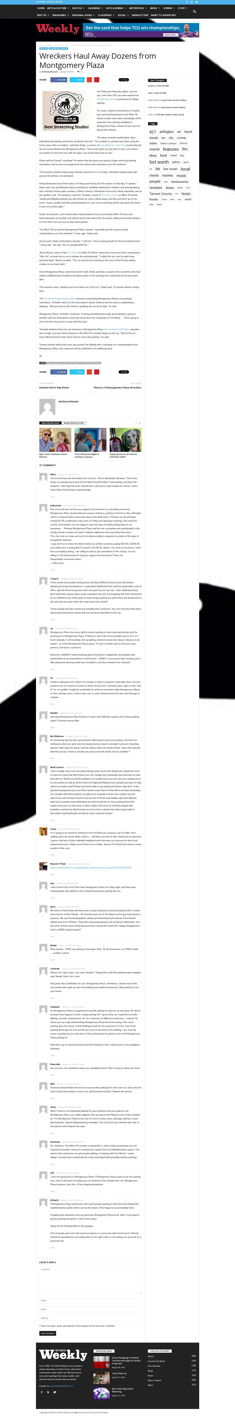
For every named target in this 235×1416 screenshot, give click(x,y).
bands (153, 138)
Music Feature (154, 1380)
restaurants (179, 181)
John (150, 93)
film (185, 149)
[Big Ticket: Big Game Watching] (102, 1393)
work (179, 199)
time (172, 199)
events (154, 149)
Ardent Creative (101, 1412)
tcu (176, 193)
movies (167, 175)
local (185, 169)
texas (186, 194)
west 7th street (83, 363)
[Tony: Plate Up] (102, 1378)
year (151, 204)
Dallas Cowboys (168, 143)
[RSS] (192, 2)
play (166, 182)
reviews (155, 188)
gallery (176, 162)
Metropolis (136, 8)
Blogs (150, 1371)
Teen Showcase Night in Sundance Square (86, 455)
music (181, 175)
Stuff (181, 8)
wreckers (96, 363)
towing (70, 363)
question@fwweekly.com (62, 1386)
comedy (181, 137)
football (173, 155)
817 (152, 131)
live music (170, 169)
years (159, 204)
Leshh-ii (151, 86)
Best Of (41, 15)
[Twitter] (197, 2)
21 (81, 71)
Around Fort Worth (58, 48)
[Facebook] (187, 2)
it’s (150, 169)
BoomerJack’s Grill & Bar (116, 329)
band (188, 131)
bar (163, 137)
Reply (52, 497)
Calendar (94, 8)
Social (122, 15)
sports (180, 188)
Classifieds (105, 15)
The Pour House (109, 195)
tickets (164, 199)
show (170, 188)
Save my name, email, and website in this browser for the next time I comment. (78, 1326)
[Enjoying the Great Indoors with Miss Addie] (126, 440)
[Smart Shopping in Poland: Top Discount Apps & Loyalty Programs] (102, 1362)
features (171, 149)
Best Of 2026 (163, 86)
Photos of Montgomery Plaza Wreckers (117, 387)
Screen (167, 8)
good (186, 162)
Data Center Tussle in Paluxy (174, 100)
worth (188, 199)
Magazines (59, 15)
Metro (150, 1385)
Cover (41, 8)
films (153, 156)
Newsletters (140, 15)
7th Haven (73, 252)
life (158, 169)
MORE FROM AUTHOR (74, 423)
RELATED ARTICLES (50, 423)
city (171, 138)
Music (153, 8)
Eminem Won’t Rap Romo (54, 387)
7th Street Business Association (60, 298)
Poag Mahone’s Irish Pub (112, 145)
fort (182, 155)
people (155, 181)
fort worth (159, 162)
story (188, 188)
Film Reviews (154, 1366)
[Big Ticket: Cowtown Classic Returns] (55, 440)
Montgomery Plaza (106, 99)
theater (153, 199)
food (163, 155)
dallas (153, 143)
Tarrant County (160, 193)
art (179, 132)
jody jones (55, 505)
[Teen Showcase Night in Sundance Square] (90, 440)
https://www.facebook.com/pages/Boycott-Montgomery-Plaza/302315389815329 (91, 867)
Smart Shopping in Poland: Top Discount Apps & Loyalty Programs (126, 1360)
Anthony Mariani (50, 71)
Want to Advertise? (163, 15)
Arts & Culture (56, 8)
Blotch (77, 8)
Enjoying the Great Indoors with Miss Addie (123, 455)
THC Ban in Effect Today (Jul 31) (170, 115)
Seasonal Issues (82, 15)
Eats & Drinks (114, 8)
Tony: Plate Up (119, 1373)
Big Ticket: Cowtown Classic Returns (53, 455)
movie (154, 175)
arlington (167, 132)
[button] (194, 11)
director (184, 143)
